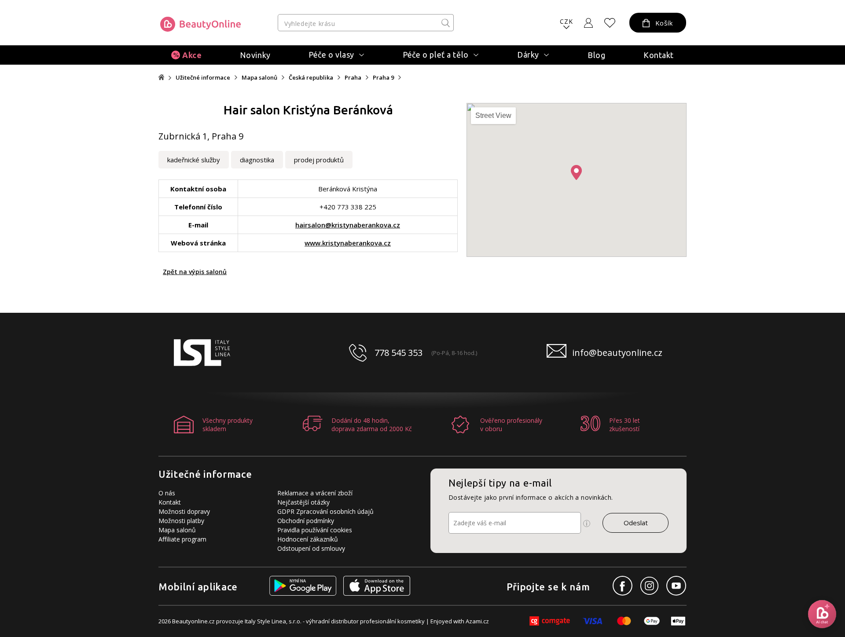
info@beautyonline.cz (617, 353)
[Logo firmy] (200, 24)
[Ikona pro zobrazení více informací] (586, 523)
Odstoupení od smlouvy (311, 548)
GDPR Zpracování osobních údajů (325, 511)
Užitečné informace (203, 77)
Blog (596, 55)
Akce (192, 55)
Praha (353, 77)
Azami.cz (477, 621)
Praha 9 (383, 77)
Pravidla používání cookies (314, 530)
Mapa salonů (259, 77)
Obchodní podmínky (305, 520)
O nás (166, 493)
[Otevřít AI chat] (822, 614)
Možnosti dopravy (184, 511)
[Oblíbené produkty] (610, 23)
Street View (493, 115)
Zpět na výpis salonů (195, 271)
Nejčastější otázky (303, 502)
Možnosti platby (181, 520)
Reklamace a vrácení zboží (315, 493)
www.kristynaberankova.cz (348, 242)
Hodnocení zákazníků (307, 539)
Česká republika (311, 77)
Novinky (255, 55)
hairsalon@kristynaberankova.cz (347, 224)
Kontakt (658, 55)
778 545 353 (398, 353)
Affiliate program (182, 539)
